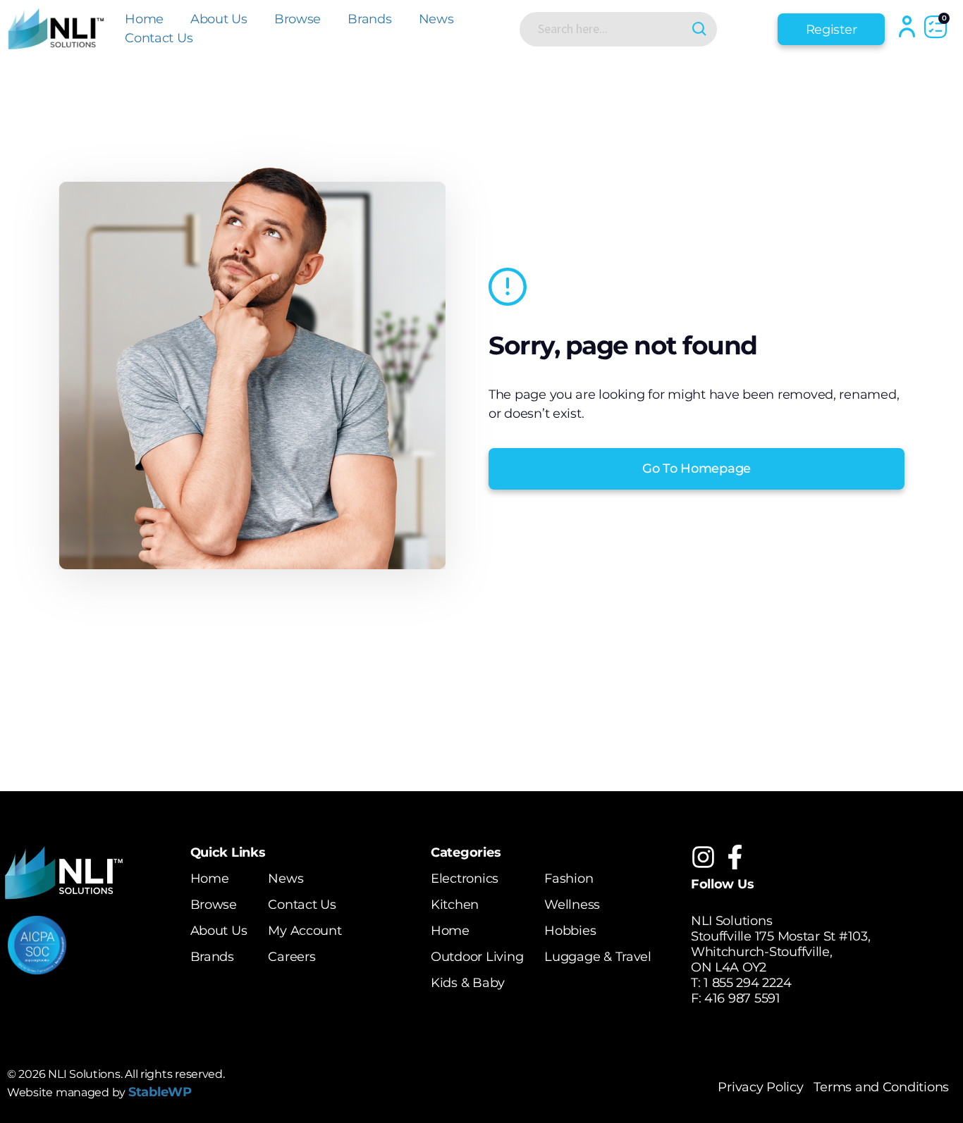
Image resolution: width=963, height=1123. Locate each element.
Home (144, 19)
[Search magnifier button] (699, 29)
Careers (291, 956)
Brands (369, 19)
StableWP (160, 1092)
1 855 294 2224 (747, 983)
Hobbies (570, 930)
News (436, 19)
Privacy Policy (760, 1087)
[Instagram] (703, 857)
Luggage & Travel (597, 956)
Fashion (568, 878)
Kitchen (455, 904)
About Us (218, 19)
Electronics (464, 878)
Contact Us (158, 38)
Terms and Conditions (881, 1087)
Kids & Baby (468, 983)
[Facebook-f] (735, 857)
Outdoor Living (477, 956)
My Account (304, 930)
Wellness (572, 904)
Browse (297, 19)
